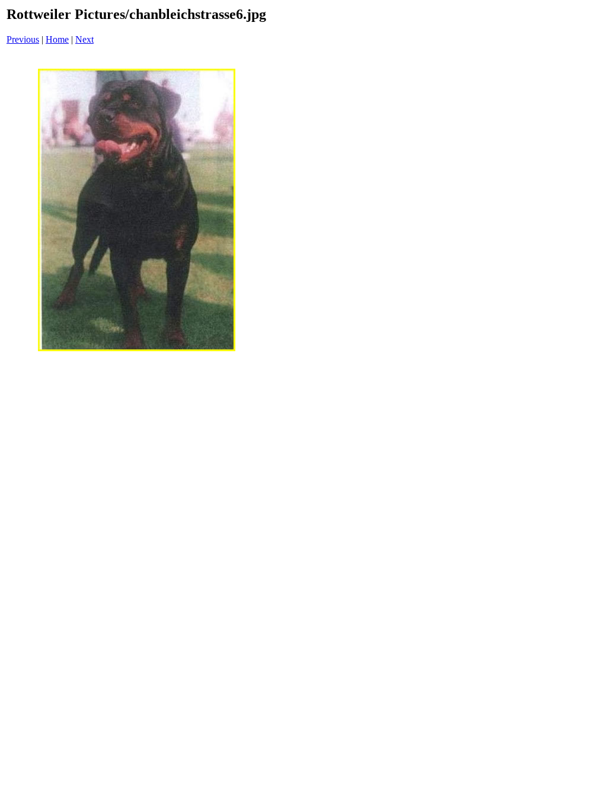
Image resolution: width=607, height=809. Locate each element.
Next (84, 39)
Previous (23, 39)
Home (57, 39)
